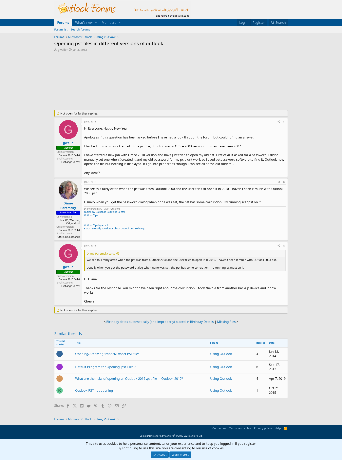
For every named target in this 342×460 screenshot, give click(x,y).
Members (109, 22)
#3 (284, 245)
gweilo (62, 50)
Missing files (226, 322)
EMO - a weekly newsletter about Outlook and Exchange (114, 228)
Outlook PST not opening (94, 390)
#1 (284, 121)
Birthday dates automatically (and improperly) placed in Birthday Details (160, 322)
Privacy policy (263, 428)
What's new (84, 22)
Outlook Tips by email (96, 225)
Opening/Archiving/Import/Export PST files (107, 354)
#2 (284, 182)
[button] (96, 22)
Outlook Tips (91, 215)
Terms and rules (240, 428)
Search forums (80, 29)
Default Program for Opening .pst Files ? (105, 367)
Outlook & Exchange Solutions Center (104, 212)
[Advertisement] (150, 81)
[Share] (278, 121)
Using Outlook (221, 354)
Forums (63, 22)
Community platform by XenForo (171, 435)
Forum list (60, 29)
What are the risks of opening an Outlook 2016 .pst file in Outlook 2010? (129, 378)
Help (278, 428)
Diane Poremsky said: (101, 253)
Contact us (219, 428)
